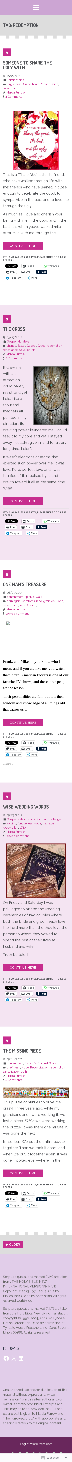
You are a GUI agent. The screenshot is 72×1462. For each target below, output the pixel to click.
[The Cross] (7, 319)
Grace (27, 84)
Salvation (24, 349)
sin (33, 349)
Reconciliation (49, 84)
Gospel (11, 341)
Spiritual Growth (48, 1063)
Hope (59, 601)
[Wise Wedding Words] (7, 796)
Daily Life (30, 1063)
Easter (21, 345)
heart (35, 84)
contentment (15, 596)
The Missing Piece (22, 1051)
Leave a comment (17, 613)
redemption (10, 88)
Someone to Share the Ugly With (27, 65)
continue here (23, 246)
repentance (10, 349)
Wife (23, 827)
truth (40, 605)
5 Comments (13, 1080)
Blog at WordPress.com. (36, 1444)
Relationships (15, 80)
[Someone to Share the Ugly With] (7, 52)
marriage (48, 823)
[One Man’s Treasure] (7, 574)
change (11, 345)
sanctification (28, 605)
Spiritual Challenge (48, 819)
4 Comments (13, 96)
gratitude (49, 601)
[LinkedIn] (21, 1358)
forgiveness (14, 84)
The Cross (14, 329)
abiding (11, 823)
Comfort (27, 601)
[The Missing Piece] (7, 1040)
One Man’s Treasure (25, 584)
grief (9, 1067)
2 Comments (13, 358)
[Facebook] (6, 1358)
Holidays (23, 341)
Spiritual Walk (33, 596)
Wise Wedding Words (26, 807)
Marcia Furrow (15, 92)
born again (13, 601)
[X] (13, 1358)
